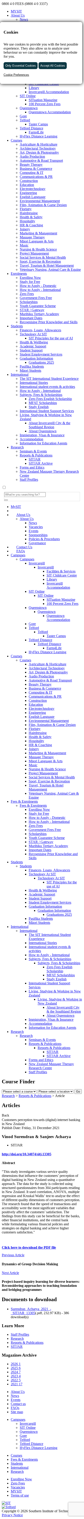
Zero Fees (36, 826)
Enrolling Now (39, 809)
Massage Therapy (41, 757)
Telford (34, 628)
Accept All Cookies (52, 65)
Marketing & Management (47, 753)
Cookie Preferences (16, 74)
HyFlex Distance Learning (47, 652)
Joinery (34, 749)
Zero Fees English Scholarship (59, 969)
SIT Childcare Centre (62, 575)
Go (78, 1091)
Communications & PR (45, 696)
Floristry (35, 729)
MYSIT (16, 11)
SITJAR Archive (59, 1056)
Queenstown (38, 608)
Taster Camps (56, 636)
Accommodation (40, 1023)
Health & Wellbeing (43, 890)
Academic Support (42, 894)
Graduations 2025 (59, 914)
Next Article (10, 1273)
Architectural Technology (47, 668)
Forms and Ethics (41, 1060)
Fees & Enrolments (24, 801)
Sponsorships (38, 535)
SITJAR (52, 1052)
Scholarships (38, 834)
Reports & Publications (45, 1044)
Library (52, 579)
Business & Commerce (45, 688)
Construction (38, 700)
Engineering (37, 713)
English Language (41, 717)
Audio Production (41, 676)
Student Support (40, 898)
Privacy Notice (12, 1515)
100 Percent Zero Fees (62, 603)
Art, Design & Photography (48, 672)
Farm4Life (54, 648)
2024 (16, 1372)
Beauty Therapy (40, 684)
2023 (16, 1376)
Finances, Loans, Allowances (49, 870)
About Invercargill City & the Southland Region (64, 1009)
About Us (18, 15)
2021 (16, 1384)
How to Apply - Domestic (47, 818)
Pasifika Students (41, 918)
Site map (17, 1412)
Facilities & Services (61, 571)
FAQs (20, 551)
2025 (16, 1368)
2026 (16, 1364)
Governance (37, 543)
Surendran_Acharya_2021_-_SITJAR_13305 (31, 1311)
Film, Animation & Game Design (52, 725)
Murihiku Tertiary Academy (48, 846)
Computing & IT (40, 692)
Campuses (18, 555)
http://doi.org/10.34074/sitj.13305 (26, 1154)
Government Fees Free (45, 830)
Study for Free (39, 813)
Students (17, 862)
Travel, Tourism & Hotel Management (46, 787)
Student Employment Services (50, 902)
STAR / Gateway (41, 842)
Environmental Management (49, 721)
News (24, 19)
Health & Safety (40, 737)
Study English (57, 979)
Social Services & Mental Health (52, 777)
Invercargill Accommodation (58, 585)
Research (17, 1032)
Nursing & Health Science (47, 769)
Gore (32, 624)
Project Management (43, 773)
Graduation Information (45, 906)
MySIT (16, 507)
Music (33, 765)
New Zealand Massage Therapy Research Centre (51, 1066)
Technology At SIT (42, 874)
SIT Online (37, 591)
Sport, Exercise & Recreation (49, 781)
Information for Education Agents (52, 1027)
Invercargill (37, 563)
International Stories (43, 943)
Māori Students (39, 923)
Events (33, 531)
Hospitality (36, 741)
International (19, 927)
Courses (16, 656)
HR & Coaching (40, 745)
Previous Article (13, 1255)
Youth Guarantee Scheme (47, 838)
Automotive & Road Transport (50, 680)
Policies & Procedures (44, 539)
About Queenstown (60, 1015)
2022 (16, 1380)
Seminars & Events (42, 1040)
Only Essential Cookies (20, 65)
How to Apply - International (49, 822)
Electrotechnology (41, 708)
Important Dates (40, 850)
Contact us (18, 1404)
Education (36, 704)
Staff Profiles (38, 1072)
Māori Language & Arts (45, 761)
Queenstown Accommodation (58, 618)
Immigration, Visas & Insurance (51, 1019)
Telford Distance (40, 640)
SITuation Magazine (61, 599)
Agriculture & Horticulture (47, 664)
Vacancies (36, 527)
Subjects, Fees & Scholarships (50, 959)
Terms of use (20, 1495)
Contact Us (24, 547)
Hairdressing (38, 733)
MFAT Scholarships (61, 975)
